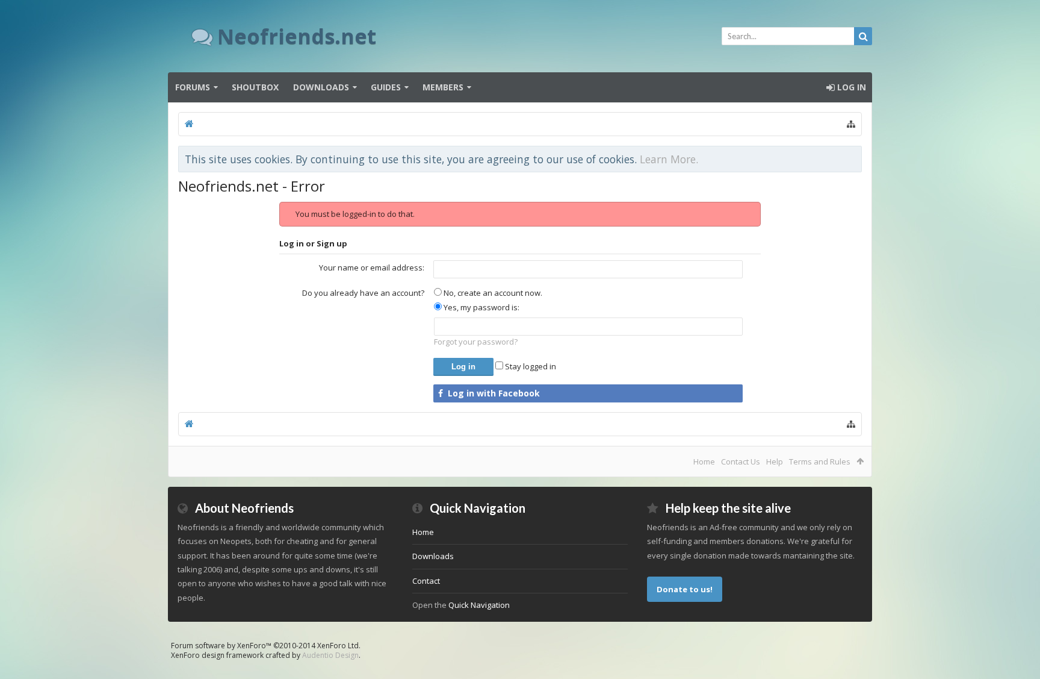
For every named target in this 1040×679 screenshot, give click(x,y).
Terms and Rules (819, 461)
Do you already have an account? (363, 292)
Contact (426, 580)
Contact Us (740, 461)
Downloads (321, 87)
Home (704, 461)
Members (442, 87)
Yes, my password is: (480, 307)
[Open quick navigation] (851, 124)
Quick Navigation (479, 604)
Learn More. (669, 159)
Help (774, 461)
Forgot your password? (476, 341)
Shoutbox (255, 87)
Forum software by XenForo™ (266, 645)
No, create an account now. (492, 292)
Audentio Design (330, 655)
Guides (386, 87)
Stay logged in (529, 366)
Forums (192, 87)
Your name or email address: (371, 267)
